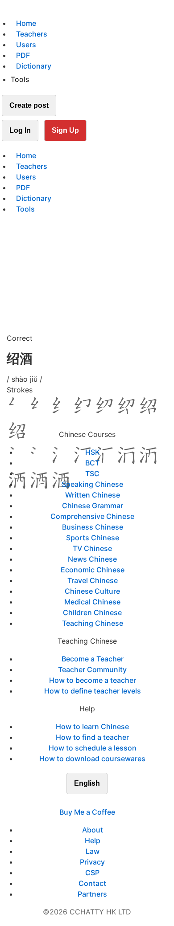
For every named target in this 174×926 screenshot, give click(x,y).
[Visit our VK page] (92, 801)
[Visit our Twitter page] (81, 801)
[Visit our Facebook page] (71, 801)
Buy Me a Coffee (87, 812)
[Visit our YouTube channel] (103, 801)
